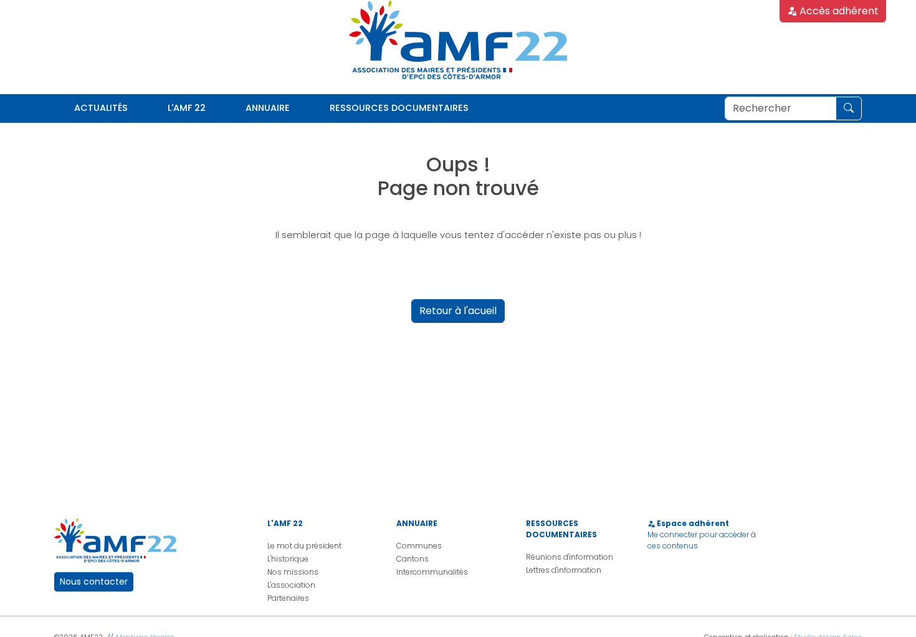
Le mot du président (304, 545)
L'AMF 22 (187, 108)
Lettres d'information (563, 570)
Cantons (412, 558)
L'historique (287, 558)
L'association (291, 585)
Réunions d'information (569, 557)
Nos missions (292, 572)
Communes (419, 545)
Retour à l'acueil (458, 311)
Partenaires (288, 598)
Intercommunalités (432, 572)
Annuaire (268, 108)
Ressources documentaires (399, 108)
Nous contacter (94, 581)
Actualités (101, 108)
